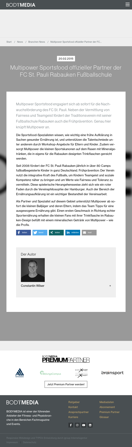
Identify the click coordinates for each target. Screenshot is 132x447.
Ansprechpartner (78, 412)
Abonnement (107, 407)
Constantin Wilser (32, 286)
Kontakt (73, 407)
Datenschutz (29, 442)
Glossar (104, 417)
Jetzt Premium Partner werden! (66, 384)
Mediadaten (106, 402)
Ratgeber (74, 402)
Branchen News (37, 41)
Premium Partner (109, 412)
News (20, 41)
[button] (23, 232)
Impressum (12, 442)
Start (9, 41)
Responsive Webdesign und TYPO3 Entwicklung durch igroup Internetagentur (46, 438)
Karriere (73, 417)
